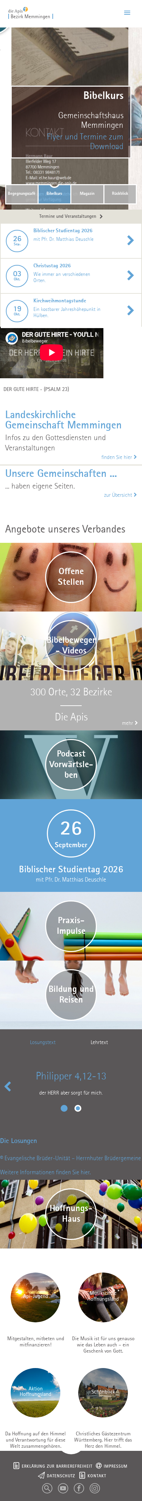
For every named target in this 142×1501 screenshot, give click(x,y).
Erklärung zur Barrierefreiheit (57, 1467)
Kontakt (97, 1476)
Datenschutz (61, 1476)
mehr (127, 723)
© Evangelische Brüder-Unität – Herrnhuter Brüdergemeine (70, 1158)
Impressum (116, 1467)
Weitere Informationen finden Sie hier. (45, 1172)
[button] (127, 13)
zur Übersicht (118, 495)
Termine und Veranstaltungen (67, 216)
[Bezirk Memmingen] (18, 8)
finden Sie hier (116, 457)
